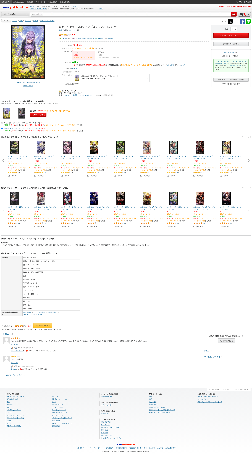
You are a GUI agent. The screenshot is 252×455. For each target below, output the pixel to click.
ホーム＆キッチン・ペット (15, 415)
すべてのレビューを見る (12, 375)
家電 (8, 407)
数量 (226, 29)
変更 (101, 9)
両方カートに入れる (38, 115)
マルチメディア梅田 (236, 61)
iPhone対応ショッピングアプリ (111, 438)
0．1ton (13, 369)
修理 (150, 396)
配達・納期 (104, 430)
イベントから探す (106, 405)
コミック (67, 95)
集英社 (74, 69)
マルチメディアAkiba (222, 61)
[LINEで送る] (248, 23)
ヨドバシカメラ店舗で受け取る (208, 396)
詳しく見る (14, 344)
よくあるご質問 (170, 448)
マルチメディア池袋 (234, 65)
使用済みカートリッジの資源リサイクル (162, 410)
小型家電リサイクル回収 (157, 407)
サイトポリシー (98, 448)
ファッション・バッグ (59, 410)
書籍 (60, 93)
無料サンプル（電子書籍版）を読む (231, 80)
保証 (150, 399)
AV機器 (9, 420)
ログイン (33, 6)
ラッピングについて (204, 399)
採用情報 (152, 448)
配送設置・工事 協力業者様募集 (159, 412)
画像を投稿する (28, 85)
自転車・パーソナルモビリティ (62, 423)
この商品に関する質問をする (84, 38)
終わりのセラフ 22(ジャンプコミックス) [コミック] (22, 129)
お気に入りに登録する (231, 44)
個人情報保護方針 (121, 448)
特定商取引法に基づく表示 (138, 448)
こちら (73, 6)
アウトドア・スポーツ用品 (15, 418)
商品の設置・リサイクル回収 (110, 427)
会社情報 (160, 448)
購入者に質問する (226, 341)
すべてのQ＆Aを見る (212, 357)
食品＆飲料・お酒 (12, 399)
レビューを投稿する (42, 325)
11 (151, 172)
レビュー (64, 38)
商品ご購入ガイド (106, 435)
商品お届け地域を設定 (38, 9)
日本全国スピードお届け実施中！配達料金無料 (234, 6)
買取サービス (153, 404)
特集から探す (105, 413)
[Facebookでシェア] (242, 23)
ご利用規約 (109, 448)
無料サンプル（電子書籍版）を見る (28, 82)
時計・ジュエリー (57, 404)
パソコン (9, 412)
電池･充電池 (56, 420)
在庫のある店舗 (229, 52)
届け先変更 (170, 65)
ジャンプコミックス (87, 95)
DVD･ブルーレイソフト (59, 412)
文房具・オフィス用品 (14, 426)
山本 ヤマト (73, 30)
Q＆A (206, 350)
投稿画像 (101, 38)
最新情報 (110, 38)
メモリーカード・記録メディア (62, 418)
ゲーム (9, 423)
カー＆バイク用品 (57, 407)
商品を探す (104, 432)
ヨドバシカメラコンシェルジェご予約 (210, 402)
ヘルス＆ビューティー (14, 410)
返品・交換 (152, 402)
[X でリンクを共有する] (230, 23)
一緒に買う (13, 176)
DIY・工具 (55, 396)
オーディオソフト (57, 415)
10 (204, 172)
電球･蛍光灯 (56, 426)
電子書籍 (9, 404)
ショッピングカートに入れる (231, 35)
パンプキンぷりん (17, 350)
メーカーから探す (106, 396)
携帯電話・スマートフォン (60, 399)
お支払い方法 (105, 424)
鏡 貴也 (61, 30)
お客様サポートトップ (84, 448)
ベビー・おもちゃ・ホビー (15, 396)
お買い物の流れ (106, 422)
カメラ (54, 402)
